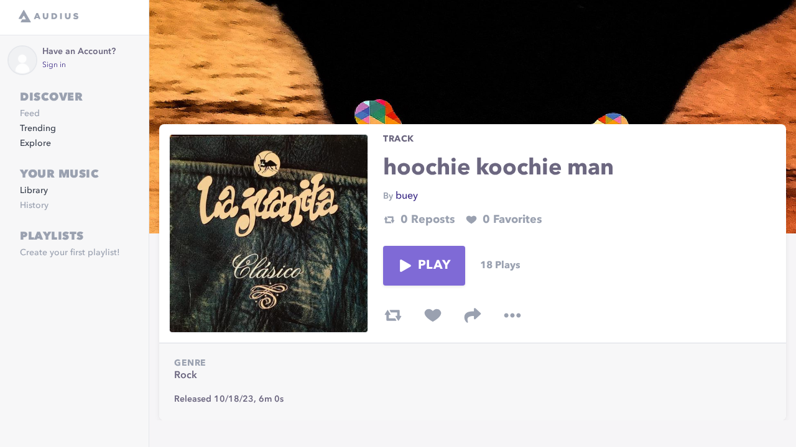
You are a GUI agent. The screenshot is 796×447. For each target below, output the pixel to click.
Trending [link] (38, 128)
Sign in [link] (54, 65)
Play (434, 266)
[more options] (512, 315)
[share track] (473, 315)
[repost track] (393, 315)
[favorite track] (433, 315)
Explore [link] (35, 143)
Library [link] (34, 190)
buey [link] (407, 196)
